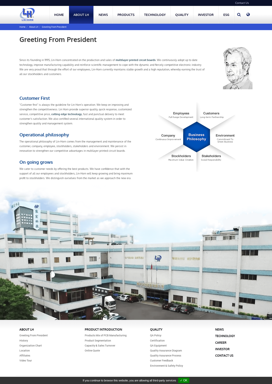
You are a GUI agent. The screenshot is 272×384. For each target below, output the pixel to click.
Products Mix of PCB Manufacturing (106, 335)
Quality (156, 329)
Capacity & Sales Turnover (100, 345)
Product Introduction (103, 329)
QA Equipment (158, 345)
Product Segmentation (98, 340)
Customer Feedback (161, 360)
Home (59, 15)
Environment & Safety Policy (166, 365)
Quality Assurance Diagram (166, 350)
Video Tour (25, 360)
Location (24, 350)
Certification (157, 340)
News (103, 15)
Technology (155, 15)
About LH (33, 27)
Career (220, 342)
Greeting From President (54, 27)
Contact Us (242, 3)
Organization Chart (30, 345)
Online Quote (92, 350)
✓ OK (183, 380)
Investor (222, 349)
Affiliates (24, 355)
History (23, 340)
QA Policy (155, 335)
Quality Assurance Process (165, 355)
